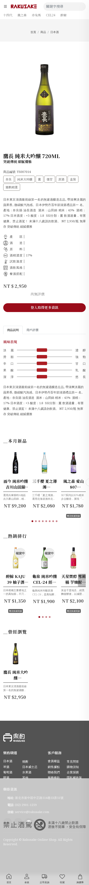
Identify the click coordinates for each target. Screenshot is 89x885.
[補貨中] (22, 569)
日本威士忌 (29, 767)
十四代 (7, 15)
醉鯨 (63, 15)
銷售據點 (54, 767)
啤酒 (6, 777)
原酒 (61, 179)
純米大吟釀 (24, 179)
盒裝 (73, 179)
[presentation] (82, 580)
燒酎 (25, 761)
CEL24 (50, 15)
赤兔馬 (36, 15)
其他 (25, 777)
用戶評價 (32, 330)
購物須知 (73, 767)
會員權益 (54, 761)
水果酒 (26, 772)
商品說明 (13, 330)
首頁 (33, 32)
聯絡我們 (54, 772)
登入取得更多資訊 (44, 307)
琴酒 (6, 767)
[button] (32, 521)
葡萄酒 (7, 772)
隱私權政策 (74, 777)
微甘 (50, 179)
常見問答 (73, 761)
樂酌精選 (12, 187)
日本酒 (54, 32)
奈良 (9, 179)
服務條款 (54, 777)
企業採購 (73, 772)
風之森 (22, 15)
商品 (43, 32)
